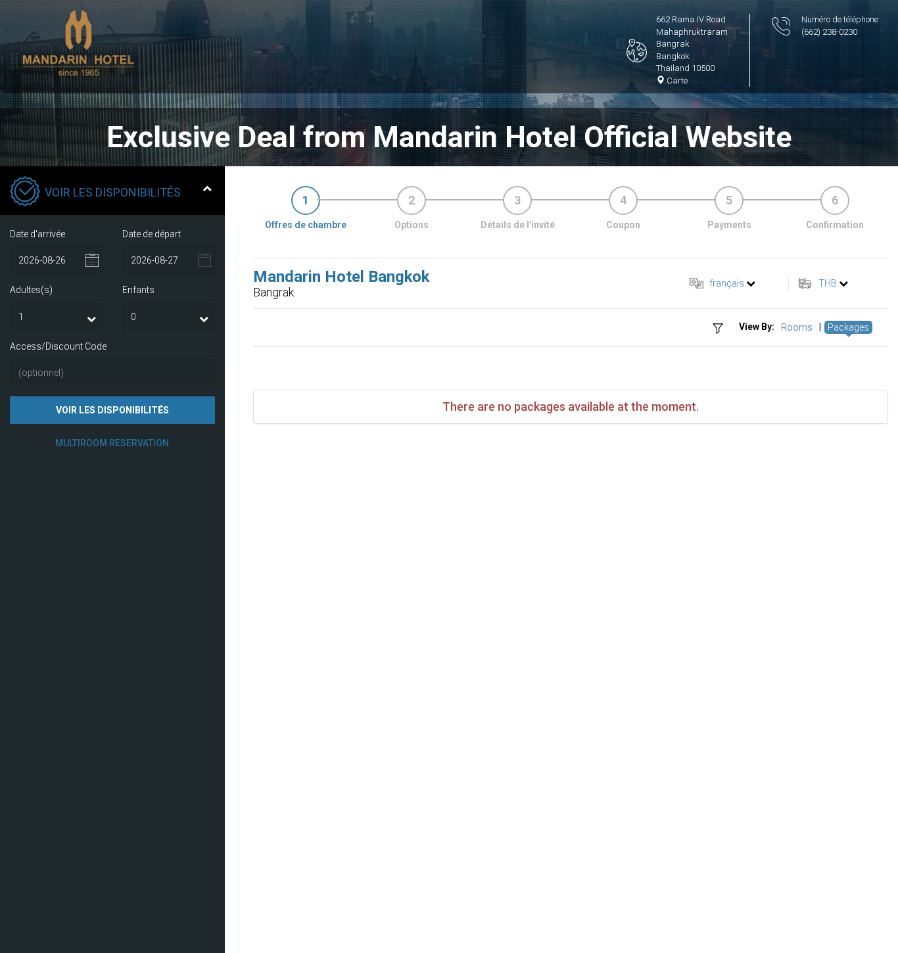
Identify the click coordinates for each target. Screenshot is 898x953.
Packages (848, 327)
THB (827, 283)
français (726, 283)
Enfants (138, 290)
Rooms (797, 327)
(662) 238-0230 (829, 32)
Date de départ (151, 234)
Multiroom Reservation (112, 443)
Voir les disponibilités (112, 410)
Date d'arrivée (37, 234)
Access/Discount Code (58, 346)
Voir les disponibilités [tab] (113, 192)
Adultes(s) (31, 290)
